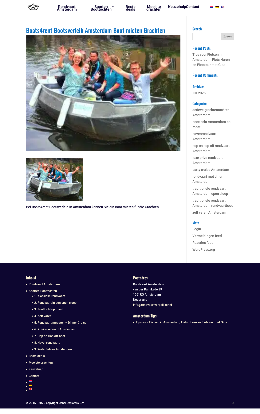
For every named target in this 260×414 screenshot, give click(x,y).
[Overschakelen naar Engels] (78, 389)
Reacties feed (202, 243)
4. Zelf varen (43, 316)
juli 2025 (199, 93)
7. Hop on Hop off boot (49, 336)
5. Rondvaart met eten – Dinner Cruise (60, 322)
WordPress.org (203, 249)
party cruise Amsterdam (210, 170)
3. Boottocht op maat (48, 309)
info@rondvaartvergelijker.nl (152, 305)
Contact (34, 376)
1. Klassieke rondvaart (49, 296)
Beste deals (37, 356)
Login (196, 229)
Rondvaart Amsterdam (44, 284)
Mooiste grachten (41, 362)
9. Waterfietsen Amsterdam (53, 349)
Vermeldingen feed (207, 236)
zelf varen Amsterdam (209, 212)
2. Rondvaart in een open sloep (55, 303)
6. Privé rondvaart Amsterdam (55, 329)
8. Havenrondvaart (47, 342)
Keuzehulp (36, 369)
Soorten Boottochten (43, 291)
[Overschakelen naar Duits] (78, 385)
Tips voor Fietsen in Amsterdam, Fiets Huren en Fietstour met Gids (211, 59)
